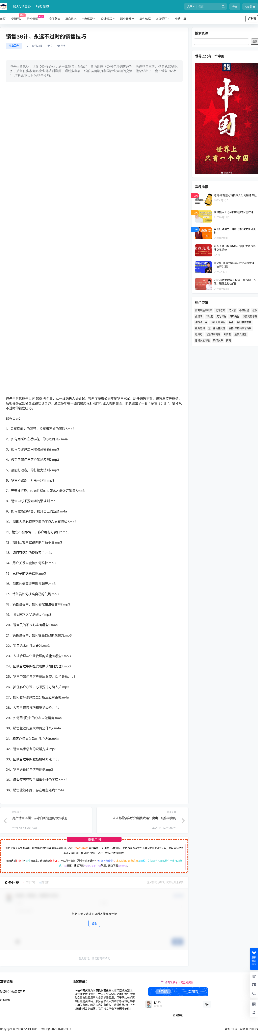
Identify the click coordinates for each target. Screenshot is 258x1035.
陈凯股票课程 (202, 340)
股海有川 (200, 328)
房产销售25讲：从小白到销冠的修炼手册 (39, 818)
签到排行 (178, 1015)
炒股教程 (5, 1000)
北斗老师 (220, 310)
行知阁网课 (30, 1029)
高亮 (228, 340)
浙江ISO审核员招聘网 (12, 991)
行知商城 (42, 6)
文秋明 (209, 316)
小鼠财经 (244, 310)
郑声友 (227, 334)
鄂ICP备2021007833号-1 (56, 1029)
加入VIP (22, 6)
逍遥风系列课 (213, 334)
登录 (234, 6)
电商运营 (87, 18)
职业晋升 (125, 18)
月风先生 (234, 316)
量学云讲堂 (240, 334)
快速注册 (250, 6)
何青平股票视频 (203, 310)
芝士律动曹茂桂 (216, 328)
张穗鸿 (198, 316)
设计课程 (106, 18)
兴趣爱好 (161, 18)
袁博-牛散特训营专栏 (240, 328)
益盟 (231, 322)
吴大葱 (232, 310)
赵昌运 (198, 334)
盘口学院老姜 (244, 322)
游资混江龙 (201, 322)
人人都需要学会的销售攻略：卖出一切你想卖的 (144, 818)
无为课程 (221, 316)
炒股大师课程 (218, 322)
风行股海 (218, 340)
